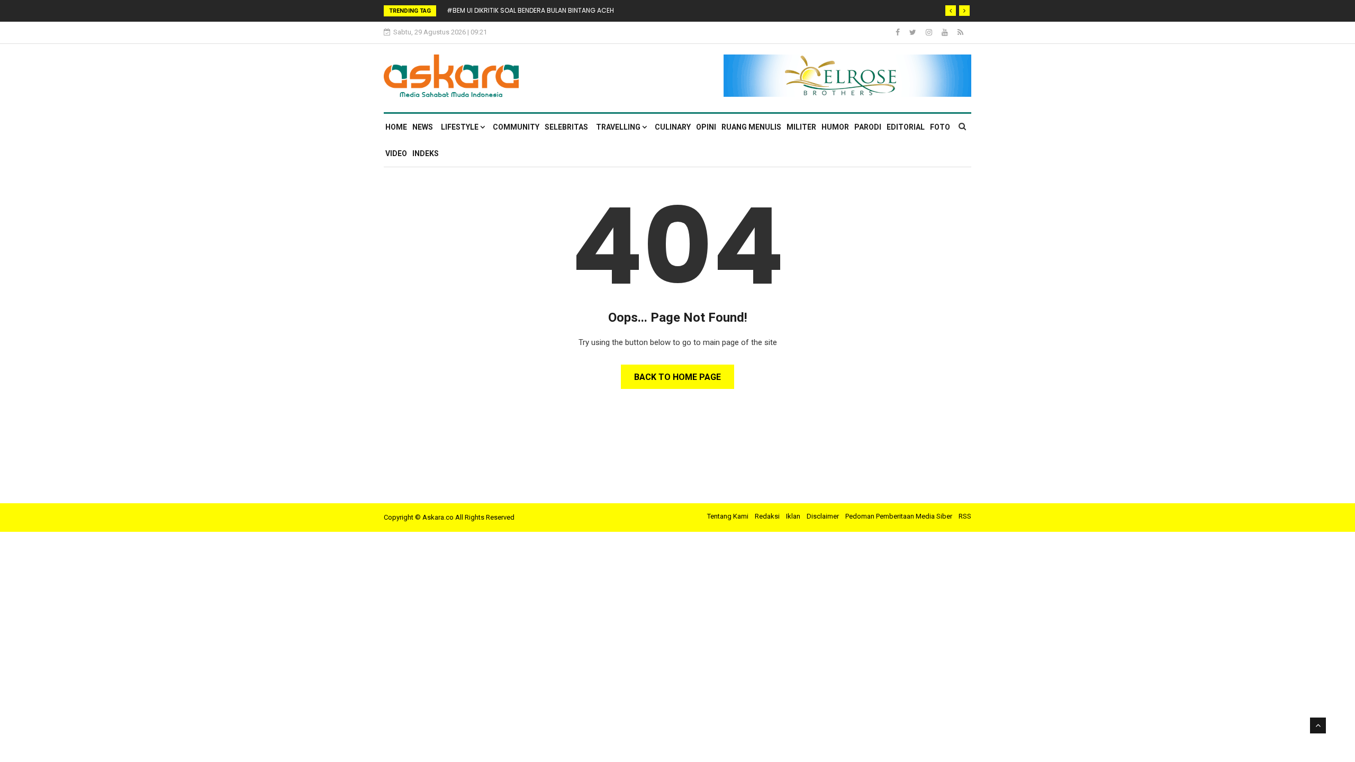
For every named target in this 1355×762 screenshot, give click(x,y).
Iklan (793, 516)
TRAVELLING (619, 127)
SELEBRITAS (566, 127)
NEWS (422, 127)
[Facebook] (898, 32)
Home (396, 127)
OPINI (706, 127)
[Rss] (960, 32)
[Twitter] (913, 32)
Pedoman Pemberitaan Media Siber (898, 516)
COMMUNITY (516, 127)
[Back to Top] (1318, 725)
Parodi (867, 127)
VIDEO (396, 153)
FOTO (940, 127)
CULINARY (673, 127)
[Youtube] (946, 32)
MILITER (801, 127)
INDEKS (425, 153)
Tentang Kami (727, 516)
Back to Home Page (677, 377)
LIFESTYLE (460, 127)
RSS (965, 516)
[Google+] (930, 32)
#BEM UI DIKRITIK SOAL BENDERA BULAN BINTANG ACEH (530, 10)
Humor (835, 127)
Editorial (906, 127)
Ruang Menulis (751, 127)
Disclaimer (823, 516)
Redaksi (767, 516)
